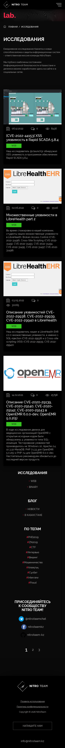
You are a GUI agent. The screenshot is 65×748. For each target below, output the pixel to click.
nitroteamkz (36, 626)
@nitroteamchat (35, 618)
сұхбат (33, 572)
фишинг (33, 557)
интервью (33, 552)
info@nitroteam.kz (32, 741)
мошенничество (33, 562)
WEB (33, 481)
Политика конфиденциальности (32, 706)
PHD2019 (33, 537)
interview (33, 577)
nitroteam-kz (35, 634)
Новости (33, 509)
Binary (33, 487)
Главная (13, 27)
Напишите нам (32, 725)
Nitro (20, 5)
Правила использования (32, 701)
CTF (33, 547)
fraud (33, 582)
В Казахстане (33, 515)
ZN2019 (33, 542)
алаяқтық (33, 567)
